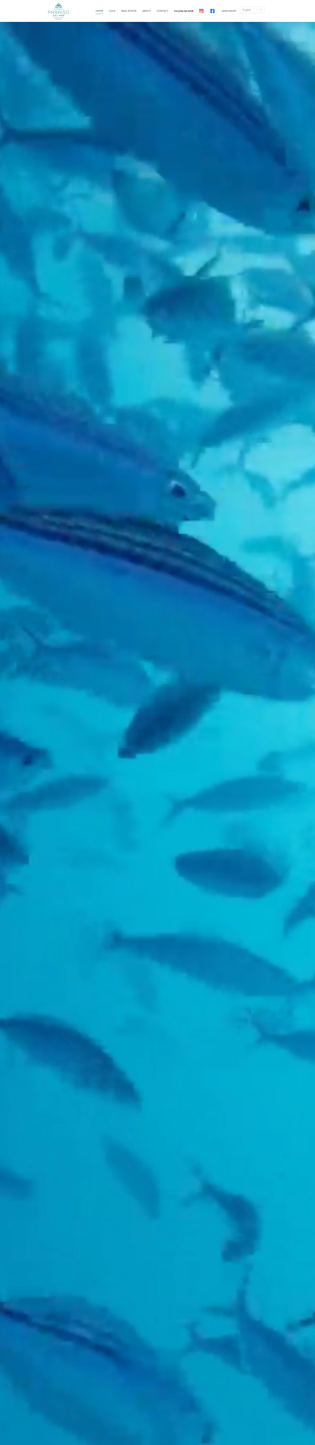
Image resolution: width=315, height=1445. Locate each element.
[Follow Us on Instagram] (202, 11)
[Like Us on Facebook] (213, 11)
